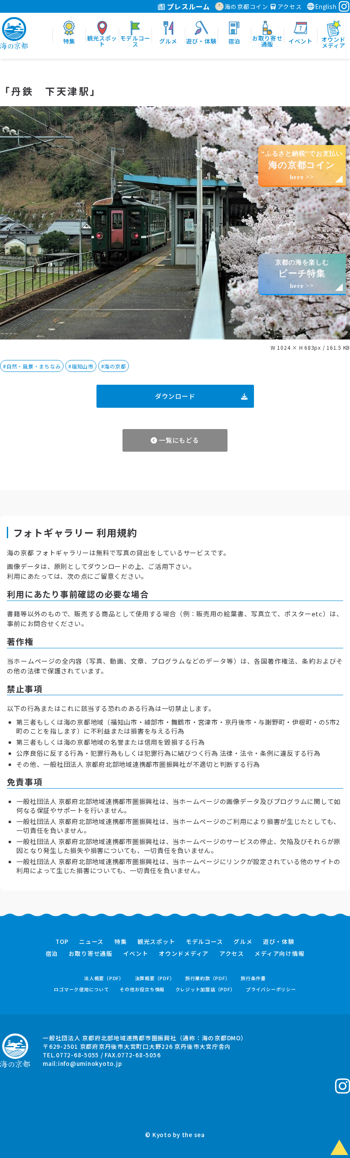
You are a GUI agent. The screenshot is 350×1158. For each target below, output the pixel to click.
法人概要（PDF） (104, 978)
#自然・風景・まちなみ (32, 366)
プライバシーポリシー (271, 989)
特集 (120, 942)
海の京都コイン (246, 6)
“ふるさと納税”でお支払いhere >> (302, 165)
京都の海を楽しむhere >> (302, 274)
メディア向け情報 (279, 954)
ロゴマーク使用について (81, 989)
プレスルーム (187, 6)
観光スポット (156, 942)
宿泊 (52, 954)
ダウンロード (175, 396)
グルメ (242, 942)
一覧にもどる (178, 439)
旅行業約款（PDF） (207, 978)
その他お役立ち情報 (142, 989)
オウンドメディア (184, 954)
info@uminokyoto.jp (90, 1063)
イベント (136, 954)
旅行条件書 (253, 978)
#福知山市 (80, 366)
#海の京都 (113, 366)
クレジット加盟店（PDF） (205, 989)
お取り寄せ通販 (91, 954)
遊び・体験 (279, 942)
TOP (61, 942)
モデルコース (204, 942)
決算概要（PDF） (155, 978)
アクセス (289, 6)
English (325, 6)
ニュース (91, 942)
